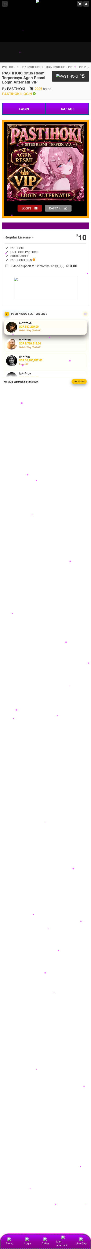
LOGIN (24, 108)
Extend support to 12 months (44, 266)
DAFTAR (67, 108)
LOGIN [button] (26, 208)
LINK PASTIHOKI (30, 67)
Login (27, 1243)
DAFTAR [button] (55, 208)
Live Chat (81, 1243)
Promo (9, 1243)
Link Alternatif (61, 1243)
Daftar (45, 1243)
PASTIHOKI (8, 67)
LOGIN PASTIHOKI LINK (58, 67)
